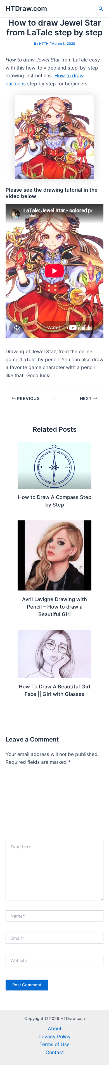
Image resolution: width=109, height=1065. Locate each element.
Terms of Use (54, 1044)
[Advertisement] (54, 805)
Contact (55, 1052)
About (54, 1028)
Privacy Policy (55, 1036)
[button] (100, 8)
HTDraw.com (26, 8)
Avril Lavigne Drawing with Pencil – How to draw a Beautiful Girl (54, 606)
